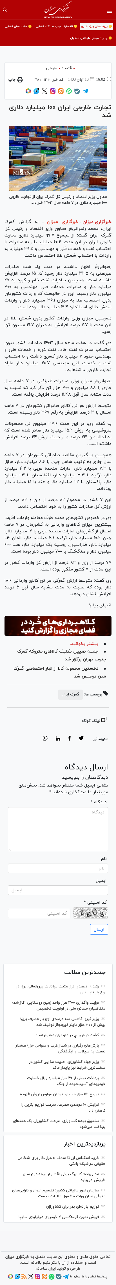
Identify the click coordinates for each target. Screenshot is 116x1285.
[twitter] (81, 739)
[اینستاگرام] (52, 93)
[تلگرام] (85, 93)
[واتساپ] (69, 93)
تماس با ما (89, 1276)
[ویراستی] (36, 93)
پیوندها (102, 1276)
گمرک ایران (70, 694)
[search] (5, 10)
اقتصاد (67, 68)
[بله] (77, 93)
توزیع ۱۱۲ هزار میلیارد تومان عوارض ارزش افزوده (59, 1094)
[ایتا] (61, 93)
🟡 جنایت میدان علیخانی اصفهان (91, 38)
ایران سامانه (46, 1268)
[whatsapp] (45, 739)
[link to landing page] (58, 10)
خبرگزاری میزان (96, 222)
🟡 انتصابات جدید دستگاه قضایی (56, 26)
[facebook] (69, 739)
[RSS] (24, 1278)
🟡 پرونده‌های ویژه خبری (96, 26)
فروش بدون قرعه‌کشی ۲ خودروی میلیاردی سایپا (58, 1217)
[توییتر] (44, 93)
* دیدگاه (98, 802)
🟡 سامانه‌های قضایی (18, 26)
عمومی (52, 68)
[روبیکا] (28, 93)
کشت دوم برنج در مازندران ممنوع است (67, 1035)
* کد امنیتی (95, 902)
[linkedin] (57, 739)
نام (104, 859)
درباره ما (75, 1276)
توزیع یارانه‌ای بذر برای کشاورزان (72, 1206)
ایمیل (101, 881)
